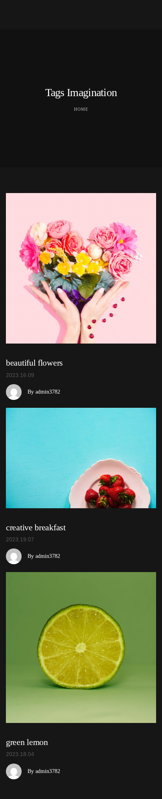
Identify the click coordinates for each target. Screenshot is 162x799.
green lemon (27, 742)
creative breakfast (36, 527)
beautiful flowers (34, 363)
